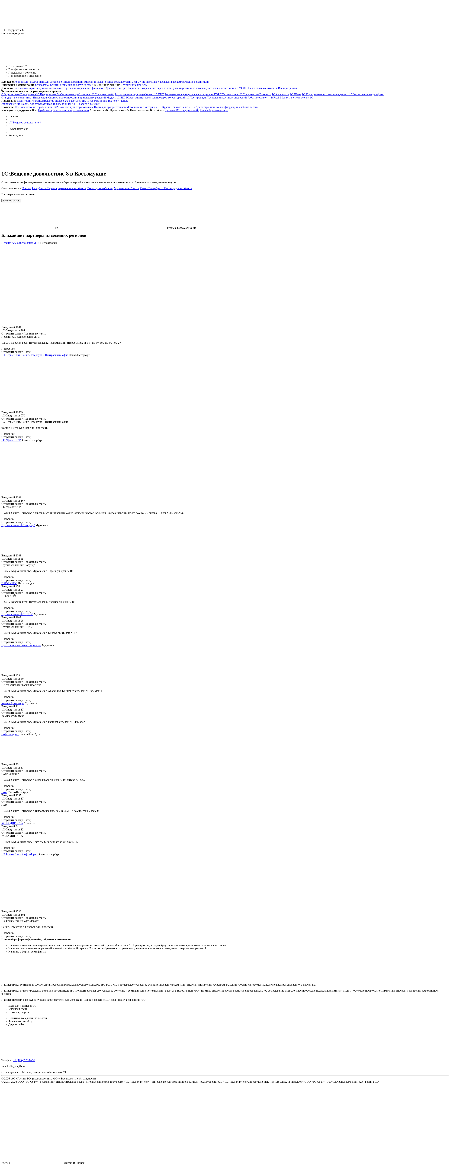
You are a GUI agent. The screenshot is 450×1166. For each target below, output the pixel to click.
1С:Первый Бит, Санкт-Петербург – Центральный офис (34, 354)
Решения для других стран (77, 84)
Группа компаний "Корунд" (18, 525)
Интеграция (40, 97)
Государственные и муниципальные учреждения (143, 81)
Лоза (4, 792)
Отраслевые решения (48, 84)
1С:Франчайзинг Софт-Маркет (19, 854)
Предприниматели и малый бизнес (92, 81)
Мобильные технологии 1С (296, 97)
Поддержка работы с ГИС (70, 100)
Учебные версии (248, 107)
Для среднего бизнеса (57, 81)
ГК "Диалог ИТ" (11, 440)
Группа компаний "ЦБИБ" (17, 614)
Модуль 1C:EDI (116, 97)
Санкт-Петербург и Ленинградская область (166, 188)
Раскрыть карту (11, 200)
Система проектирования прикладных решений (77, 97)
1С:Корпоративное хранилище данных (325, 94)
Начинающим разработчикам (75, 107)
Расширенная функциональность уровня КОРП (193, 94)
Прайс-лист (45, 110)
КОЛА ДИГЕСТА (12, 823)
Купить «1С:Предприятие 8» (182, 110)
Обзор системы (10, 94)
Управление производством (31, 88)
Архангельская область (72, 188)
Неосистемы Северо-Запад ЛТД (20, 242)
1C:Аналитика (280, 94)
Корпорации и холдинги (29, 81)
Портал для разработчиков (110, 107)
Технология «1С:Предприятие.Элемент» (246, 94)
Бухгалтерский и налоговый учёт (192, 88)
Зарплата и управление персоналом (150, 88)
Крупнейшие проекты (134, 84)
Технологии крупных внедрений (227, 97)
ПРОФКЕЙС (9, 583)
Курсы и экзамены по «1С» (178, 107)
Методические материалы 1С (144, 107)
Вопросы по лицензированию (71, 110)
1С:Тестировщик (196, 97)
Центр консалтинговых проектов (21, 645)
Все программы (287, 88)
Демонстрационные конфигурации (217, 107)
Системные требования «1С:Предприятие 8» (87, 94)
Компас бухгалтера (12, 703)
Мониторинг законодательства (35, 100)
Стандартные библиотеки (16, 97)
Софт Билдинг (10, 734)
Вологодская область (99, 188)
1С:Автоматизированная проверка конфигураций (156, 97)
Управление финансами (91, 88)
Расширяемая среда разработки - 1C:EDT (139, 94)
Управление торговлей (62, 88)
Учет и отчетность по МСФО (230, 88)
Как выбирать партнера (214, 110)
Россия (26, 188)
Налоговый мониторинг (262, 88)
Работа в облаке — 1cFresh (264, 97)
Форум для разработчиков (36, 103)
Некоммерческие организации (191, 81)
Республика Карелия (44, 188)
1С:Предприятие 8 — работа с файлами (76, 103)
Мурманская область (126, 188)
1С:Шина (295, 94)
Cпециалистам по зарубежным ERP (36, 107)
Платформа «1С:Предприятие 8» (40, 94)
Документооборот (117, 88)
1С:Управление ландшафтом (366, 94)
